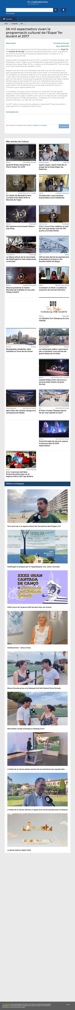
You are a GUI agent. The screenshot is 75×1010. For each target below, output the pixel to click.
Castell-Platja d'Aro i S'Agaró (27, 193)
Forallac (33, 347)
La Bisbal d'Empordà (62, 193)
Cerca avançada (10, 13)
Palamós (66, 162)
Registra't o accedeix (40, 125)
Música (8, 162)
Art (22, 24)
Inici (6, 24)
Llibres (41, 193)
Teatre (8, 469)
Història (8, 347)
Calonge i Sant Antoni (62, 285)
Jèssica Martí (11, 43)
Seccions (9, 19)
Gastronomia (43, 224)
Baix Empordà (31, 469)
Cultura (14, 24)
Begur (67, 254)
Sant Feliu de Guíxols (29, 408)
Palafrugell (32, 224)
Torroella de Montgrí (61, 43)
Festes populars (44, 162)
